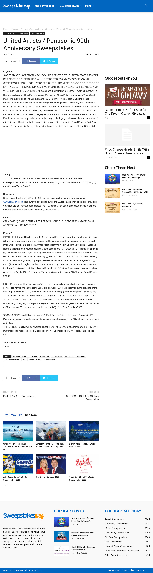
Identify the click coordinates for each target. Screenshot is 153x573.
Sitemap (140, 570)
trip (24, 360)
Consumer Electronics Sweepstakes (26, 29)
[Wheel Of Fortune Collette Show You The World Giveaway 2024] (51, 431)
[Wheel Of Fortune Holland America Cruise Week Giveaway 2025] (18, 431)
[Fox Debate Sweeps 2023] (51, 464)
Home (6, 29)
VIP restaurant (49, 360)
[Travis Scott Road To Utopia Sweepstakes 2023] (84, 464)
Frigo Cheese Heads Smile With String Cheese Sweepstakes (127, 151)
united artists (34, 360)
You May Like (13, 415)
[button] (146, 6)
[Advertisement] (76, 20)
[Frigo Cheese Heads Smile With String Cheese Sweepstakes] (127, 135)
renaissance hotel (12, 360)
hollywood (44, 356)
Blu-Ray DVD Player (20, 356)
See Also (31, 415)
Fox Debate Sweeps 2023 (47, 477)
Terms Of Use (114, 570)
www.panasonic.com (13, 202)
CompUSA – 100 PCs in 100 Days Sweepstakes (82, 398)
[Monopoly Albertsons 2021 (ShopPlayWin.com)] (61, 536)
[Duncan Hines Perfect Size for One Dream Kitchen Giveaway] (127, 95)
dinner (34, 356)
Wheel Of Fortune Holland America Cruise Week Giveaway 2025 (17, 447)
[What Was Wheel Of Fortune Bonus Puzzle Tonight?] (112, 179)
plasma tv (81, 356)
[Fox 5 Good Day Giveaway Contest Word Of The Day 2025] (112, 193)
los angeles (57, 356)
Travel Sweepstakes (37, 33)
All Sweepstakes (69, 5)
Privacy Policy (128, 570)
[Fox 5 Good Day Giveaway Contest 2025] (112, 207)
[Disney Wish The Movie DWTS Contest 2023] (84, 431)
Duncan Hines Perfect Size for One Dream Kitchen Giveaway (126, 111)
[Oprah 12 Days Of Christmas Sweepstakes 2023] (61, 551)
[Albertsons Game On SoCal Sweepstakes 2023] (18, 464)
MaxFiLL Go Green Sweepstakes (19, 396)
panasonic (69, 356)
